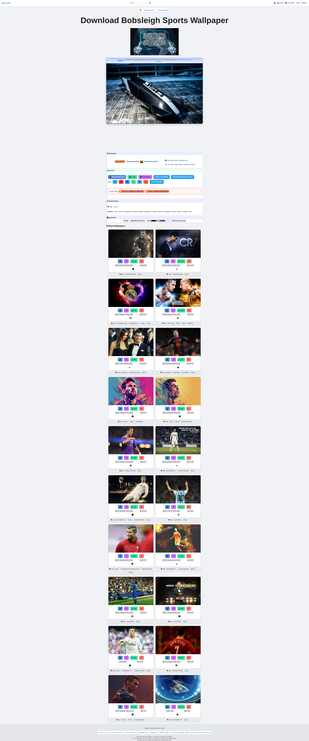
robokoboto (136, 318)
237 (134, 408)
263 (181, 507)
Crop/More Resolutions (182, 177)
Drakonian (183, 367)
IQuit (136, 269)
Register (304, 3)
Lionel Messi (185, 372)
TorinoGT (183, 515)
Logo (148, 323)
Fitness (179, 211)
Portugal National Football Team (130, 569)
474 (134, 310)
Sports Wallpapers (163, 10)
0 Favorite (146, 177)
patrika (136, 416)
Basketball (148, 211)
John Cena (171, 323)
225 (181, 707)
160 (181, 608)
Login (298, 3)
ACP (112, 191)
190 (134, 608)
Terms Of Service (130, 732)
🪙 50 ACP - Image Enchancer (157, 191)
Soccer (120, 211)
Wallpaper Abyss (149, 10)
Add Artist (120, 161)
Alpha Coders (6, 3)
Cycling (173, 211)
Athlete (185, 211)
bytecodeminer (183, 665)
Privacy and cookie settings (201, 732)
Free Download (117, 177)
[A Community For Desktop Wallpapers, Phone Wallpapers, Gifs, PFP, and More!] (140, 10)
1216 (182, 261)
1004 (182, 310)
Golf (116, 211)
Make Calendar (161, 177)
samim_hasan (183, 269)
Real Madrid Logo (122, 323)
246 (181, 408)
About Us (102, 732)
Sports (116, 207)
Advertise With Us (165, 732)
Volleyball (166, 211)
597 (134, 359)
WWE (178, 323)
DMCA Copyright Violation (181, 732)
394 (181, 458)
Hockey (155, 211)
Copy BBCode (156, 182)
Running (134, 211)
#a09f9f (158, 220)
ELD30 (136, 616)
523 (181, 359)
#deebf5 (167, 220)
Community (290, 3)
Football (140, 211)
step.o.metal (183, 714)
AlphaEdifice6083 (151, 161)
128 (134, 707)
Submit (281, 3)
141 (181, 658)
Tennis (160, 211)
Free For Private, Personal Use (177, 160)
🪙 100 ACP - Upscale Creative (131, 191)
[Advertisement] (154, 137)
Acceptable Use (143, 732)
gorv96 (136, 515)
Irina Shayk (124, 372)
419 (181, 556)
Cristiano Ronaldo (130, 274)
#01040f (153, 220)
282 (134, 658)
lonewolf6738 (136, 665)
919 (134, 261)
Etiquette (154, 732)
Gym (190, 211)
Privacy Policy (117, 732)
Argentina (168, 372)
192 (134, 458)
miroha (136, 564)
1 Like (133, 177)
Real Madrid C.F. (134, 323)
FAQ (108, 732)
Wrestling (127, 211)
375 (134, 507)
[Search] (150, 2)
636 (134, 556)
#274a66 (162, 220)
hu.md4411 (136, 465)
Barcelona (177, 372)
